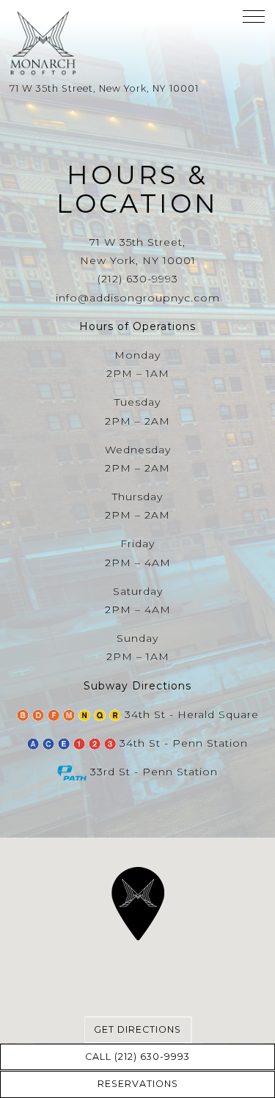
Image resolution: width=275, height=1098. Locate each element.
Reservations (138, 1083)
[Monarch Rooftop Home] (73, 43)
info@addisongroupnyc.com (138, 297)
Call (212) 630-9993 (137, 1056)
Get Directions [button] (137, 1029)
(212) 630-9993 (138, 278)
